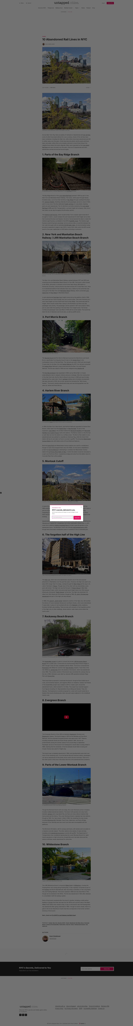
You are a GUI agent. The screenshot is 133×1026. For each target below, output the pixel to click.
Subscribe (77, 517)
